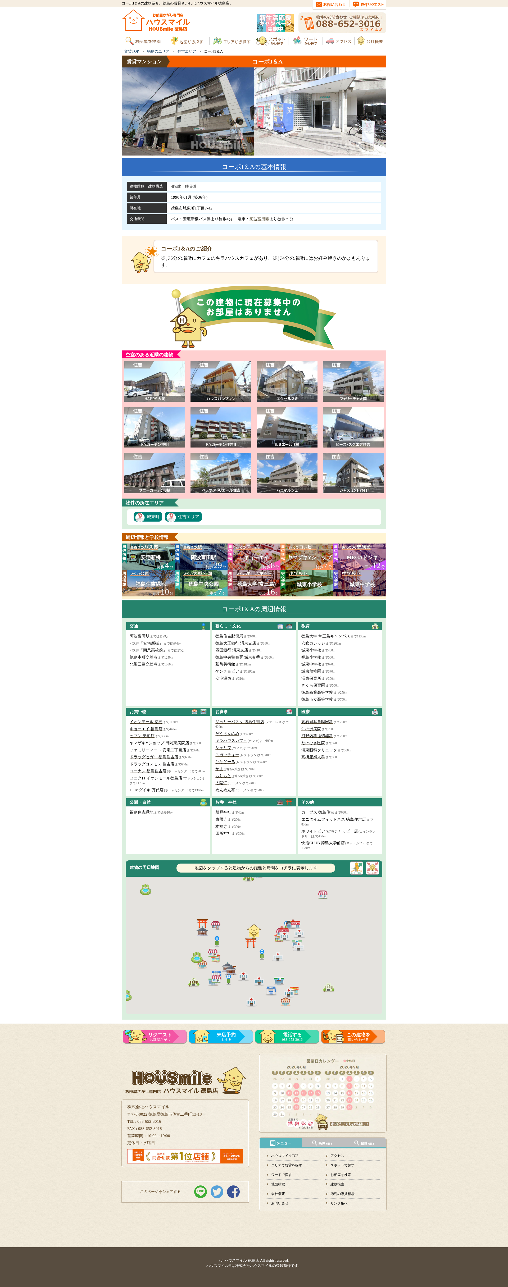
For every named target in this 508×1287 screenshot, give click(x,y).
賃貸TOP (131, 51)
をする (226, 1037)
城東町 (153, 516)
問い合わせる (358, 1037)
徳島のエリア (158, 51)
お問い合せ (279, 1203)
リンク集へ (339, 1203)
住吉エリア (187, 51)
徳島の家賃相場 (342, 1194)
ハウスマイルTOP (284, 1156)
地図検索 (278, 1184)
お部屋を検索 (340, 1175)
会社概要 (278, 1194)
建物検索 (337, 1184)
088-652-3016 (292, 1037)
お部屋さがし (160, 1037)
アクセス (337, 1156)
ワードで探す (281, 1175)
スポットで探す (342, 1165)
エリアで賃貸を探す (286, 1165)
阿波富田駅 (259, 219)
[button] (262, 954)
